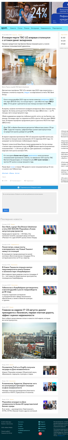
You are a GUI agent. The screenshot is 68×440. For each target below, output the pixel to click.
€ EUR (63, 41)
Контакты (20, 422)
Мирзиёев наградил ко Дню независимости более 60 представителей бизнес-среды (20, 404)
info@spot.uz (61, 435)
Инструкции (35, 28)
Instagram (43, 426)
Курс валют (64, 34)
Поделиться (29, 181)
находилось (45, 99)
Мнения (26, 28)
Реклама (20, 424)
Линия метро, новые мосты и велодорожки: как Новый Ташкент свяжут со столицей (17, 249)
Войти (6, 210)
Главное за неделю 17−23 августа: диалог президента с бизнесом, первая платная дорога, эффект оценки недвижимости (28, 313)
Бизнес (13, 224)
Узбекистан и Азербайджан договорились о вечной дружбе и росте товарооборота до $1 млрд (20, 290)
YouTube (42, 430)
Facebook (42, 424)
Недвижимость (46, 28)
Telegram (42, 422)
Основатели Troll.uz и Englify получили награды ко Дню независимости (18, 368)
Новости (13, 28)
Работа (20, 432)
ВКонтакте (43, 428)
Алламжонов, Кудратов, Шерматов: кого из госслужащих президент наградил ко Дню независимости (19, 385)
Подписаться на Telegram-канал (30, 187)
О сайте (20, 426)
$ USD (63, 38)
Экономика (14, 264)
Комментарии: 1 (16, 181)
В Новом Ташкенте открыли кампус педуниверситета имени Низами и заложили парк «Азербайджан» (17, 269)
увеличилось (32, 155)
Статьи (20, 28)
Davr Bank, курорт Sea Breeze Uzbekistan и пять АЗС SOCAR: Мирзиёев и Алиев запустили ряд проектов (19, 229)
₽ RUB (63, 44)
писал (13, 167)
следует (27, 92)
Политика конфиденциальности (24, 429)
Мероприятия (57, 28)
